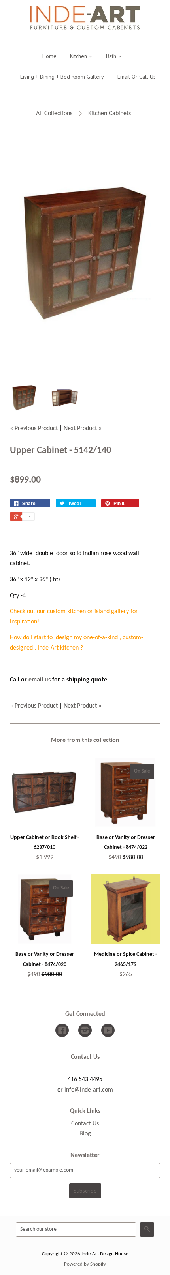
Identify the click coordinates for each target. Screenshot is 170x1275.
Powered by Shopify (85, 1264)
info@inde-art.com (88, 1090)
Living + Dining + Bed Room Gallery (62, 76)
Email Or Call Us (136, 76)
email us (39, 680)
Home (49, 56)
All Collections (54, 113)
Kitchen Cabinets (109, 113)
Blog (85, 1134)
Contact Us (85, 1124)
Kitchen (79, 56)
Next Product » (83, 428)
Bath (112, 56)
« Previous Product (34, 428)
